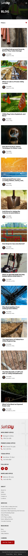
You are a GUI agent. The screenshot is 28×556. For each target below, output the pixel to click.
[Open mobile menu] (26, 3)
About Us (3, 490)
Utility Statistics (5, 533)
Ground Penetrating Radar (7, 512)
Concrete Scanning (6, 521)
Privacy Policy (9, 554)
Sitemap (20, 554)
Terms (15, 554)
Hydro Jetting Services (7, 519)
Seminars (3, 494)
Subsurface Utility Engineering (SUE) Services (12, 510)
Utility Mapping (5, 515)
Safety (2, 492)
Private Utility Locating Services (9, 506)
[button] (14, 23)
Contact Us (4, 496)
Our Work (3, 531)
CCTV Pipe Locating (6, 517)
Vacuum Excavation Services (8, 508)
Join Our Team (7, 542)
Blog (2, 529)
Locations (3, 498)
